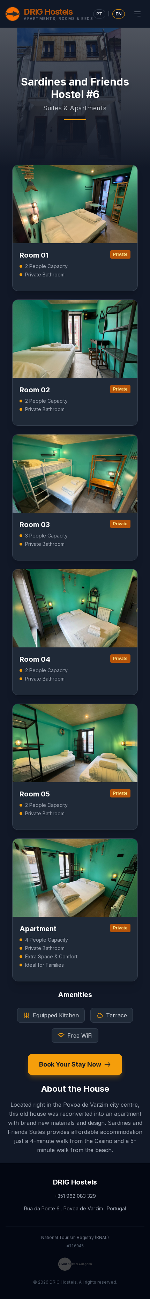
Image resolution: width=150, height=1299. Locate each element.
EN (118, 13)
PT (99, 13)
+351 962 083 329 (75, 1196)
